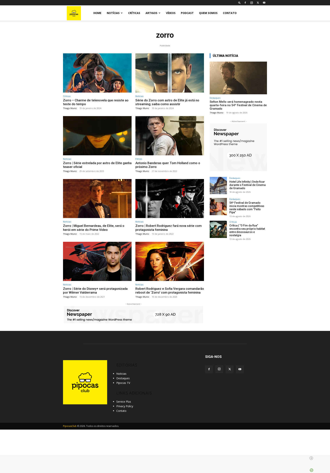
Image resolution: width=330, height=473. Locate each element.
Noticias (139, 96)
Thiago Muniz (70, 108)
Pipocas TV (123, 383)
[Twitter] (258, 2)
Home (97, 13)
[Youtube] (264, 2)
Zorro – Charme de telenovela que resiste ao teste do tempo (96, 102)
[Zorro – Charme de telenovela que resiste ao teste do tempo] (97, 73)
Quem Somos (208, 13)
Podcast (187, 13)
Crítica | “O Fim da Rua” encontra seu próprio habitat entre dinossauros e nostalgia (247, 230)
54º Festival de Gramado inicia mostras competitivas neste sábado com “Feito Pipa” (246, 207)
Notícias (113, 13)
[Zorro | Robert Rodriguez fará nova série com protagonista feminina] (169, 198)
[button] (239, 2)
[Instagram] (251, 2)
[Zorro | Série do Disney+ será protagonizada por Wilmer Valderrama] (97, 261)
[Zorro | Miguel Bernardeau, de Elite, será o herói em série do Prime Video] (97, 198)
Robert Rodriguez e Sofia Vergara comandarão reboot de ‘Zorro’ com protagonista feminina (169, 290)
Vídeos (171, 13)
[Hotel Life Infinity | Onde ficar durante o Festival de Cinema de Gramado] (218, 185)
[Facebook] (245, 2)
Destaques (215, 98)
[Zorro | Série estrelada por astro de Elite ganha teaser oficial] (97, 135)
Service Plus (123, 401)
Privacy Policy (124, 406)
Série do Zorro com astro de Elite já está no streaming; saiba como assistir (167, 102)
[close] (166, 458)
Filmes (138, 159)
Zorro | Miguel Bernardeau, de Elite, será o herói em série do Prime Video (93, 227)
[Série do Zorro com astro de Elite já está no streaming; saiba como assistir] (169, 73)
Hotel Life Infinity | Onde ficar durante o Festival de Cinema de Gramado (247, 185)
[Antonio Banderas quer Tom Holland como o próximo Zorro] (169, 135)
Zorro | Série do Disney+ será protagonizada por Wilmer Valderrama (95, 290)
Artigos (151, 13)
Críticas (134, 13)
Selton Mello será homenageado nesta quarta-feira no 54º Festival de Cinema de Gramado (238, 105)
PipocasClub (70, 426)
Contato (230, 13)
